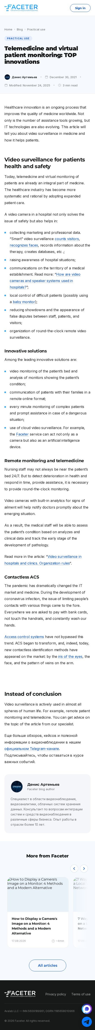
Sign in (80, 8)
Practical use (36, 29)
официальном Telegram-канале (31, 748)
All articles (47, 965)
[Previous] (74, 869)
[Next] (84, 869)
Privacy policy (56, 994)
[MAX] (87, 1009)
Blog (20, 29)
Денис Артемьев (24, 77)
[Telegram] (87, 1022)
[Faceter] (21, 8)
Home (8, 29)
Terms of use (81, 994)
